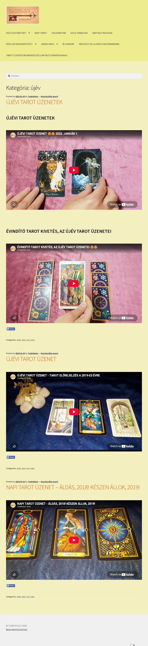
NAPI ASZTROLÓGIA (102, 32)
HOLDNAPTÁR (59, 32)
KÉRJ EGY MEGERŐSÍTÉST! (19, 44)
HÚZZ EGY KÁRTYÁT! (16, 32)
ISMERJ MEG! (47, 44)
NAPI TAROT (41, 32)
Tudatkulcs (33, 96)
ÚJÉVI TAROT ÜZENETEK (34, 102)
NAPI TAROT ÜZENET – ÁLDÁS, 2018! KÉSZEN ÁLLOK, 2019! (73, 487)
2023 (19, 340)
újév (23, 340)
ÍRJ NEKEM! (68, 44)
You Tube (30, 340)
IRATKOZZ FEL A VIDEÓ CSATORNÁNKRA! (99, 44)
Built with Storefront (16, 629)
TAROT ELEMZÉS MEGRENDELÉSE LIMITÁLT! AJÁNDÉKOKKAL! (36, 55)
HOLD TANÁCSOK (79, 32)
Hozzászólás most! (49, 96)
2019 (19, 468)
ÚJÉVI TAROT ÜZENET (31, 359)
